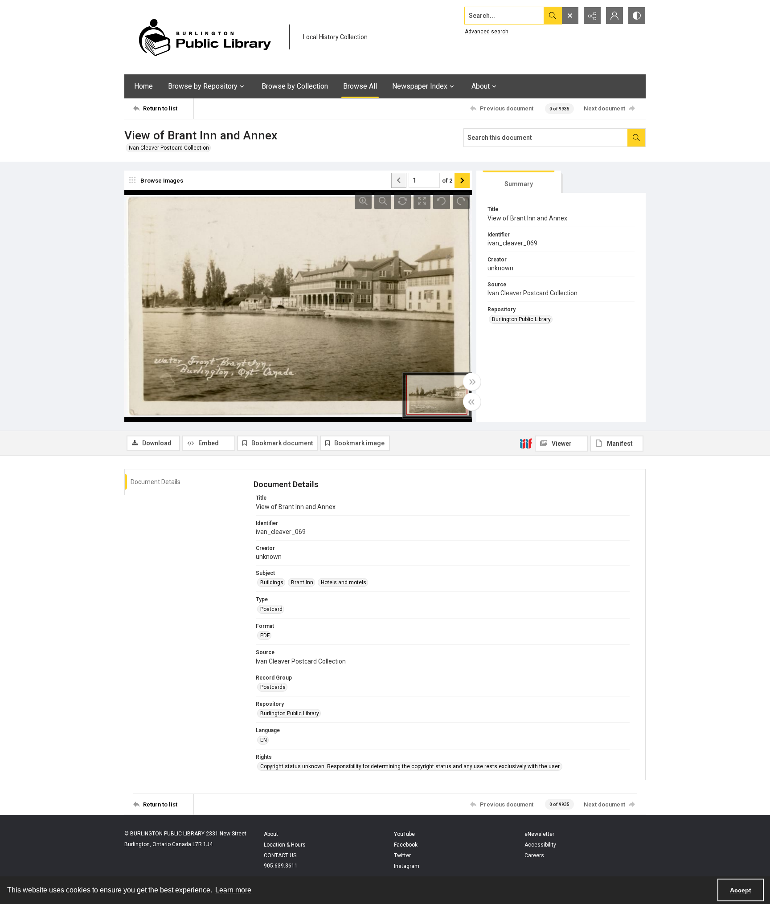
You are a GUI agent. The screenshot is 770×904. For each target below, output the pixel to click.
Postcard (271, 609)
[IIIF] (526, 443)
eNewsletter (539, 834)
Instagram (406, 866)
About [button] (480, 86)
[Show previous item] (398, 180)
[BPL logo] (204, 37)
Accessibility (540, 845)
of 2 (447, 180)
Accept (740, 890)
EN (263, 740)
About (271, 834)
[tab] (518, 182)
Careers (534, 855)
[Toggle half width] (472, 402)
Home (143, 86)
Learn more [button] (233, 890)
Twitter (402, 855)
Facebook (406, 845)
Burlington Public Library (521, 319)
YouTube (404, 834)
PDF (265, 635)
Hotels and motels (343, 582)
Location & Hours (285, 845)
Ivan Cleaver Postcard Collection (169, 148)
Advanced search (486, 32)
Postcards (273, 687)
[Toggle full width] (472, 382)
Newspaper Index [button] (419, 86)
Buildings (271, 582)
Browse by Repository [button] (203, 86)
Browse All (360, 86)
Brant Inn (302, 582)
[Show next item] (462, 180)
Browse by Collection (295, 86)
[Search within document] (636, 138)
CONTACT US (280, 855)
